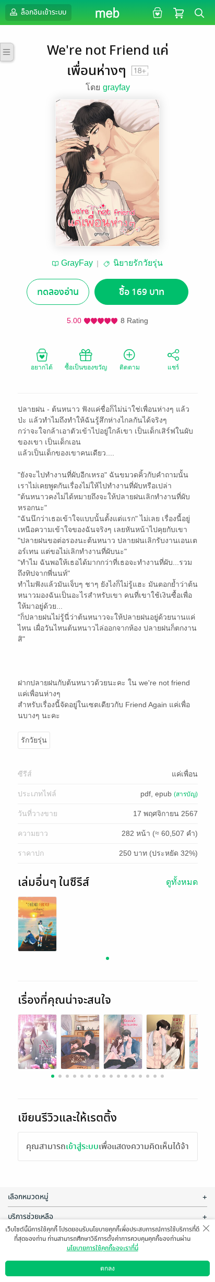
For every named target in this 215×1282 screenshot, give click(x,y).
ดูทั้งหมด (182, 882)
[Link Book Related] (37, 1041)
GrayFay (77, 262)
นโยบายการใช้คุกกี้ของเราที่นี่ (102, 1248)
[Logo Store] (108, 12)
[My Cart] (178, 12)
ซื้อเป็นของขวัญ (86, 367)
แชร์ (173, 367)
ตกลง (107, 1268)
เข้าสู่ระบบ (82, 1146)
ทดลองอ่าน (58, 292)
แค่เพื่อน (185, 774)
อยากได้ (42, 367)
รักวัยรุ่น (34, 740)
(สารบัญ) (186, 794)
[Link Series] (37, 923)
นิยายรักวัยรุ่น (138, 262)
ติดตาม (130, 367)
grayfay (116, 87)
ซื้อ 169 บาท (141, 292)
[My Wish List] (156, 12)
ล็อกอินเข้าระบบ (42, 12)
